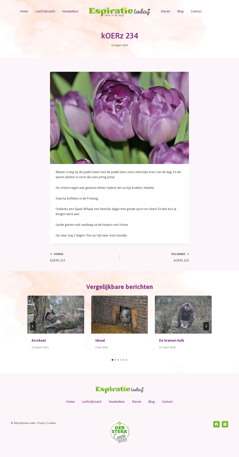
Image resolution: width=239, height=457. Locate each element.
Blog (180, 11)
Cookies (51, 423)
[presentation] (55, 314)
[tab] (112, 360)
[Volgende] (206, 326)
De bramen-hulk (171, 340)
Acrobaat (38, 340)
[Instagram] (225, 424)
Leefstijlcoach (45, 11)
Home (24, 11)
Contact (196, 11)
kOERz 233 (57, 257)
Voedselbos (70, 11)
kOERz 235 (180, 257)
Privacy (41, 423)
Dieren (165, 11)
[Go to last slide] (33, 326)
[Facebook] (216, 424)
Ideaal (100, 340)
